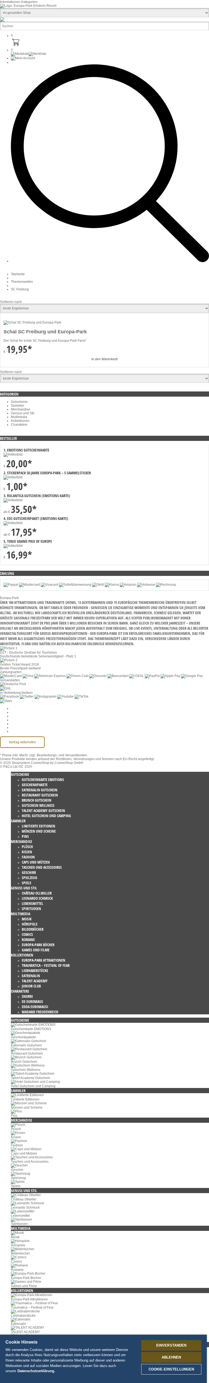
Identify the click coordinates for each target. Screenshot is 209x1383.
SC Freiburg (20, 289)
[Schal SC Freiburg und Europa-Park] (32, 322)
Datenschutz (20, 716)
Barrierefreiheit (22, 731)
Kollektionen (20, 421)
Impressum (19, 724)
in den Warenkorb (104, 359)
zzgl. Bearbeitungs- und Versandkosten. (58, 755)
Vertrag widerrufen (22, 742)
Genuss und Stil (22, 413)
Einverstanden (171, 1345)
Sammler (17, 405)
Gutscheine (19, 402)
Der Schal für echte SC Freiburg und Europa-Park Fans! (45, 341)
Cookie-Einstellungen (27, 708)
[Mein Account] (23, 58)
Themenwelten (22, 282)
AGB (14, 712)
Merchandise (20, 409)
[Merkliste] (28, 54)
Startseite (18, 274)
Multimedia (19, 417)
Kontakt (16, 727)
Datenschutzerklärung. (36, 1371)
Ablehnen (171, 1357)
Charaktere (19, 424)
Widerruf (17, 720)
